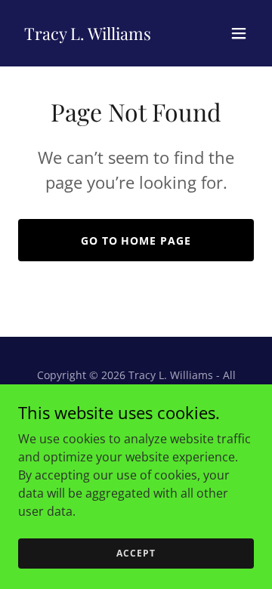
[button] (239, 33)
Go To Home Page (136, 240)
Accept (135, 553)
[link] (87, 35)
